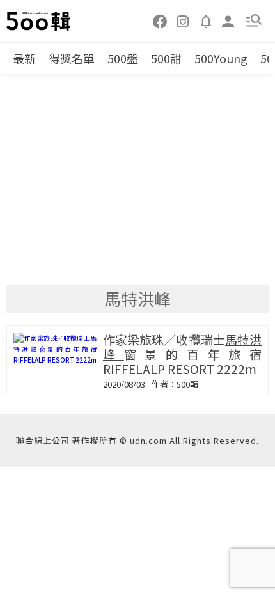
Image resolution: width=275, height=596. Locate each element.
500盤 (122, 58)
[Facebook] (160, 20)
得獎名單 (72, 58)
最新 (24, 58)
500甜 (166, 58)
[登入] (228, 20)
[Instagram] (183, 20)
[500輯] (39, 21)
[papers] (206, 20)
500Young (221, 58)
